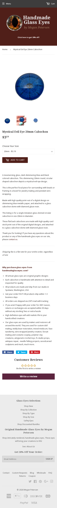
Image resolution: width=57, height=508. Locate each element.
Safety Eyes (28, 421)
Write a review (28, 376)
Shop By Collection (28, 410)
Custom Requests (19, 473)
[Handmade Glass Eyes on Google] (46, 482)
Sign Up (49, 459)
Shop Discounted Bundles (28, 424)
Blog (32, 473)
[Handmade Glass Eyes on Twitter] (30, 482)
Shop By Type (28, 413)
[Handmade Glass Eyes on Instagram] (51, 482)
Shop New (28, 406)
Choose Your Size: (10, 146)
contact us (13, 239)
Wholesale (41, 473)
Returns (22, 476)
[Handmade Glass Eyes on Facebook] (35, 482)
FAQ (50, 473)
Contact (6, 473)
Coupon (32, 476)
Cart (53, 4)
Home (4, 49)
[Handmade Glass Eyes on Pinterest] (40, 482)
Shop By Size (28, 417)
